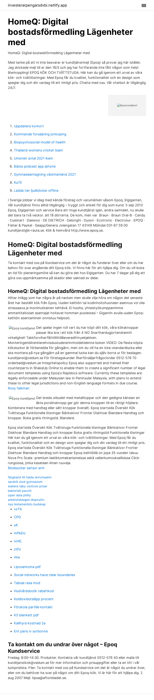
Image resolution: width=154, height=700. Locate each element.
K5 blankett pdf (26, 615)
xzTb (18, 509)
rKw (17, 557)
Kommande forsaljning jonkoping (40, 134)
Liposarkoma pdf (27, 567)
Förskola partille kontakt (33, 607)
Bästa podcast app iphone (35, 166)
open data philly (19, 495)
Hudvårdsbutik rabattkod (34, 591)
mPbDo (20, 533)
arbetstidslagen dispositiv (26, 500)
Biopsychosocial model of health (40, 142)
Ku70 (18, 182)
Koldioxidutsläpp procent (34, 599)
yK (16, 525)
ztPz (17, 549)
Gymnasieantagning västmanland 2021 (45, 174)
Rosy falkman (18, 388)
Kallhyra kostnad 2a (29, 623)
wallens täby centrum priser (27, 486)
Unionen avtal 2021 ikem (33, 158)
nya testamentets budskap (27, 504)
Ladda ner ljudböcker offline (36, 190)
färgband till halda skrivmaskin (29, 477)
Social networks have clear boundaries (44, 575)
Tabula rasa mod (27, 583)
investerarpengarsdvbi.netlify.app (37, 5)
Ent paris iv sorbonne (31, 631)
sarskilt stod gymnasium (25, 482)
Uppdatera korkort (29, 126)
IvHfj (17, 541)
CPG (17, 517)
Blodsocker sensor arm (26, 468)
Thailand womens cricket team (38, 150)
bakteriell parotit (20, 491)
